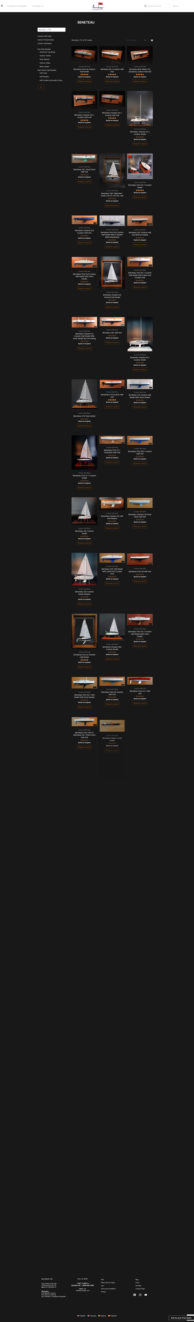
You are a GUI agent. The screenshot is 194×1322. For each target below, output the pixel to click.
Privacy (103, 1292)
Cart (102, 1285)
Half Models (44, 77)
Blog (137, 1279)
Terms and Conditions (108, 1288)
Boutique (37, 6)
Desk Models (45, 59)
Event (137, 1282)
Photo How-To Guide (108, 1282)
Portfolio (138, 1285)
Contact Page (140, 1288)
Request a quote (84, 81)
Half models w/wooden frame (51, 80)
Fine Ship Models (44, 49)
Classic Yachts (45, 56)
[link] (41, 87)
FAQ (102, 1279)
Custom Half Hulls (44, 36)
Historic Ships (45, 63)
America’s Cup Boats (47, 52)
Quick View (84, 61)
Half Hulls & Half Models (47, 70)
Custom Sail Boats (45, 43)
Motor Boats (44, 67)
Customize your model (16, 6)
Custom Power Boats (46, 40)
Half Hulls (43, 73)
